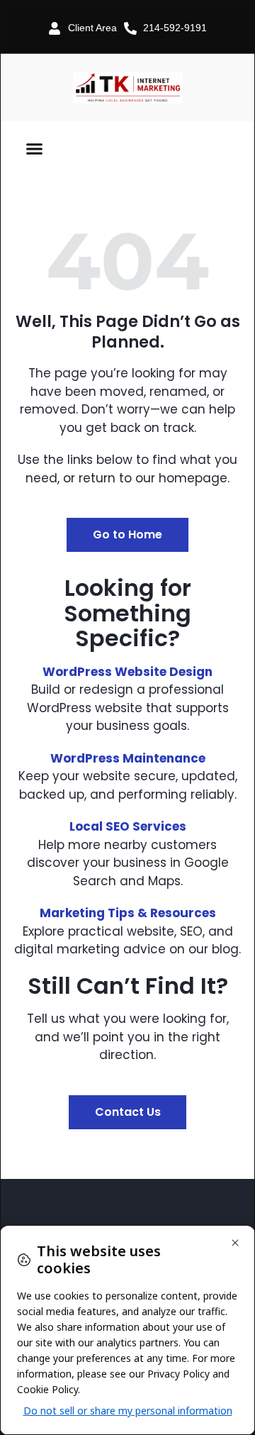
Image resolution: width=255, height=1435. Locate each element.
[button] (34, 148)
